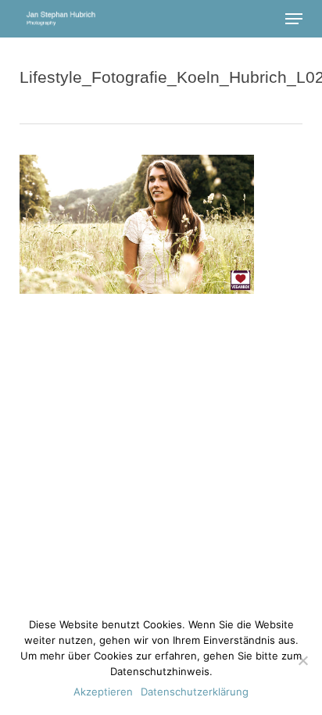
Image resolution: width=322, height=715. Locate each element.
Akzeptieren (103, 691)
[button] (293, 19)
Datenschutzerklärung (195, 691)
